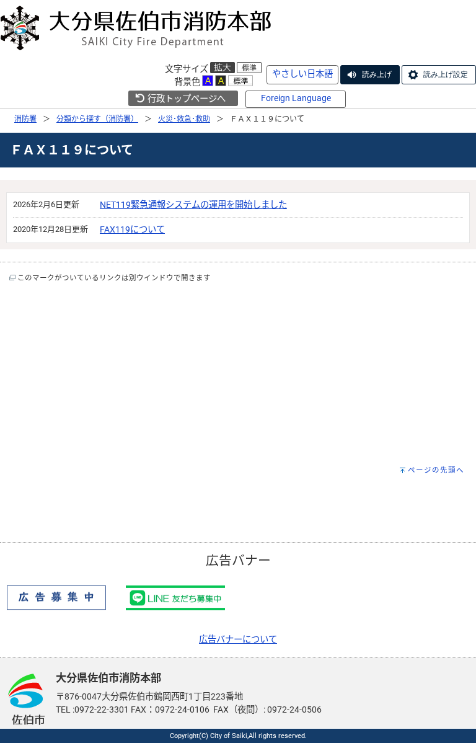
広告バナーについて (238, 639)
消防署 (25, 119)
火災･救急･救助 (184, 119)
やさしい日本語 (302, 74)
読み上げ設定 (445, 74)
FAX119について (132, 230)
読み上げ (377, 74)
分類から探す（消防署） (97, 119)
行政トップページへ (186, 99)
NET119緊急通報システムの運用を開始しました (193, 205)
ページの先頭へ (436, 470)
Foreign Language (296, 98)
